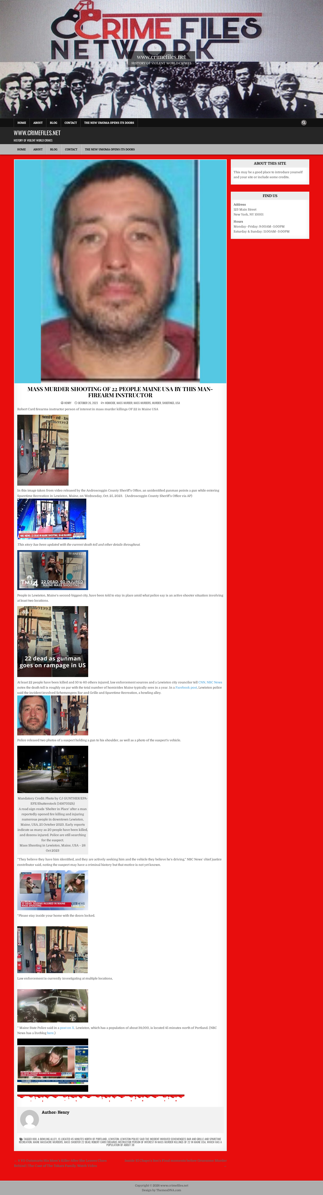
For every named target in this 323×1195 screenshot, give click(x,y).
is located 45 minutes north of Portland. (82, 1139)
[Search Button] (304, 122)
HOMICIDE (110, 403)
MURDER (156, 403)
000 (34, 1139)
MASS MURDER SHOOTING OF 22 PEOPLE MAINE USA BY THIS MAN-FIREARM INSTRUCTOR (120, 392)
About (38, 123)
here (50, 1033)
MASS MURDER (124, 403)
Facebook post (186, 687)
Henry (67, 402)
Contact (71, 123)
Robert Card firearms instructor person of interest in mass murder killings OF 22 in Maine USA (149, 1142)
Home (21, 123)
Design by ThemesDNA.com (161, 1190)
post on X (67, 1028)
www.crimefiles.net (161, 56)
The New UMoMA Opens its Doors (109, 123)
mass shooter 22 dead (77, 1142)
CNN (201, 682)
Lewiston (113, 1139)
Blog (53, 123)
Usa (177, 403)
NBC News (214, 682)
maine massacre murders (48, 1142)
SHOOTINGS (168, 403)
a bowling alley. (47, 1139)
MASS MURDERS (142, 403)
